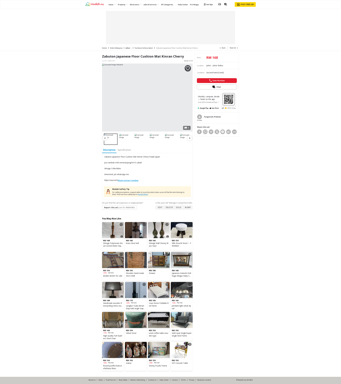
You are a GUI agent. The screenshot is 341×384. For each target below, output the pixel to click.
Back (223, 48)
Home (104, 48)
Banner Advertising (138, 380)
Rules (101, 380)
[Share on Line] (222, 131)
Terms (183, 380)
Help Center (164, 380)
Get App (209, 4)
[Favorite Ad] (121, 224)
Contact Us (152, 380)
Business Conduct (204, 380)
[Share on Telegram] (228, 131)
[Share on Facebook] (199, 131)
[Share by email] (211, 131)
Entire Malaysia (116, 48)
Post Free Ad (110, 380)
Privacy (191, 380)
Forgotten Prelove (212, 116)
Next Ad (233, 48)
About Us (92, 380)
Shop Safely (123, 380)
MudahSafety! (143, 194)
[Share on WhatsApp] (205, 131)
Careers (175, 380)
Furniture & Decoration (144, 48)
